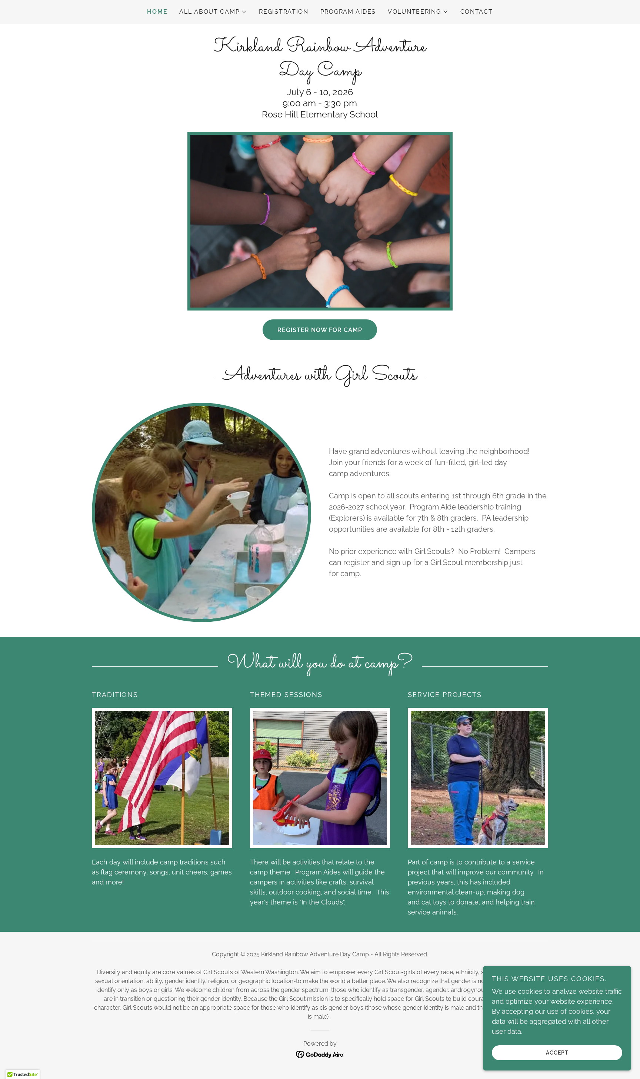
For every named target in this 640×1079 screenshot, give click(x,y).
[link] (320, 73)
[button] (213, 11)
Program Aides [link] (348, 11)
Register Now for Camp (319, 329)
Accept (557, 1052)
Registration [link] (284, 11)
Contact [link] (476, 11)
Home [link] (157, 11)
